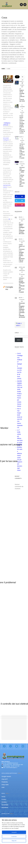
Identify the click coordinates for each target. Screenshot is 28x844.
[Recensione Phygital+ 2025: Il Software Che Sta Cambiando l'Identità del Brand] (17, 163)
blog (21, 81)
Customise (14, 836)
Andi (3, 787)
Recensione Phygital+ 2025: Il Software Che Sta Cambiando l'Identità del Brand (22, 177)
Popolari (17, 77)
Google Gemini (6, 776)
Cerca (19, 340)
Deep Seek (5, 784)
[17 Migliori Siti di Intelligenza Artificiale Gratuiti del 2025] (17, 83)
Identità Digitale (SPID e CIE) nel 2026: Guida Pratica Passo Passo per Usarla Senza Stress (19, 393)
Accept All (14, 832)
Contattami (5, 805)
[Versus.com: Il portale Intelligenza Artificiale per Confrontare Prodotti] (17, 138)
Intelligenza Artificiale (22, 270)
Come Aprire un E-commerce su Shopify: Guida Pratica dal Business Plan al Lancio (22, 124)
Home (3, 68)
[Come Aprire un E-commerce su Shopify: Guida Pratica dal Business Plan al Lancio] (17, 106)
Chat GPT (5, 779)
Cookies (4, 802)
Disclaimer (5, 807)
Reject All (14, 840)
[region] (14, 830)
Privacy (4, 799)
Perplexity (5, 782)
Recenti (22, 77)
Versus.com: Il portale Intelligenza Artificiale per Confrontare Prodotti (22, 151)
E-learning (22, 106)
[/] (21, 4)
